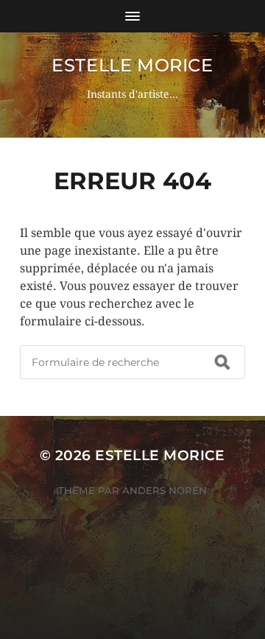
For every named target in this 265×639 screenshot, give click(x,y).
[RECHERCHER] (222, 362)
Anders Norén (164, 490)
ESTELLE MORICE (132, 65)
